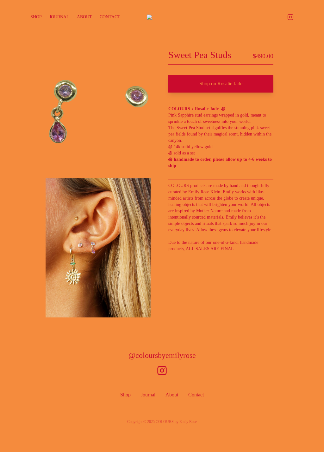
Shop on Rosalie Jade (220, 83)
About (84, 17)
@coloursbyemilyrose (162, 355)
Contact (110, 17)
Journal (59, 17)
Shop (36, 17)
